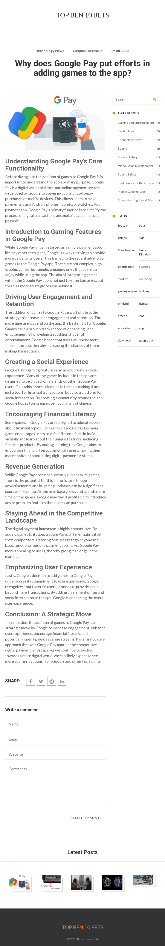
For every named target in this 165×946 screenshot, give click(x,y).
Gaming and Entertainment (136, 122)
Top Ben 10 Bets (82, 15)
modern (123, 279)
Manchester (126, 250)
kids (141, 238)
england (123, 303)
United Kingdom (145, 252)
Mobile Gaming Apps (132, 191)
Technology (126, 131)
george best (126, 266)
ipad (142, 316)
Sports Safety (127, 174)
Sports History (128, 157)
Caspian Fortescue (87, 51)
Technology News (50, 51)
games (122, 238)
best (142, 225)
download (124, 340)
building (144, 291)
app (141, 328)
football (123, 225)
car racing (145, 279)
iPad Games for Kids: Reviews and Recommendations (137, 183)
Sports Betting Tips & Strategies (137, 200)
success (144, 266)
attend (122, 316)
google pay (146, 340)
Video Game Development (135, 166)
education (124, 328)
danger (143, 303)
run (70, 474)
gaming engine (128, 291)
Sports (122, 148)
